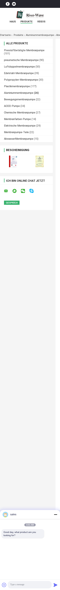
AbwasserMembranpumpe (18, 138)
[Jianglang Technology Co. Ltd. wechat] (25, 191)
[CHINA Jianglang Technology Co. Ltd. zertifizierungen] (13, 161)
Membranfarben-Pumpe (17, 119)
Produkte (26, 21)
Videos (41, 21)
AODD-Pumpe (12, 106)
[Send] (55, 584)
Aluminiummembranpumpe (40, 35)
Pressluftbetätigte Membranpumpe (24, 50)
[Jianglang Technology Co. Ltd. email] (8, 191)
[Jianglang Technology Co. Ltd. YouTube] (14, 4)
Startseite (5, 35)
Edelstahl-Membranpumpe (19, 73)
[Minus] (55, 514)
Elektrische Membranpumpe (20, 125)
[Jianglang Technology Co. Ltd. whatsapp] (16, 191)
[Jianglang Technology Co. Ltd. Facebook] (8, 4)
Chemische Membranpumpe (19, 112)
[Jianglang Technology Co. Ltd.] (30, 14)
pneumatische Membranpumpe (21, 60)
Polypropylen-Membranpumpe (21, 79)
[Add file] (4, 584)
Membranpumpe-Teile (16, 132)
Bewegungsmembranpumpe (19, 99)
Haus (13, 21)
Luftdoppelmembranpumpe (19, 66)
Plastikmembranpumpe (17, 86)
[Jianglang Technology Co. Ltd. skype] (33, 191)
